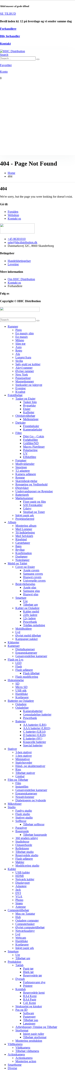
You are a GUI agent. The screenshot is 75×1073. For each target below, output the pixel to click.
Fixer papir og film (34, 501)
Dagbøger (21, 556)
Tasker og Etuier (25, 398)
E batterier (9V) (32, 738)
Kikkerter (13, 642)
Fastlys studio (23, 810)
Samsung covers (33, 573)
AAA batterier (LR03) (36, 728)
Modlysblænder (24, 463)
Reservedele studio (26, 855)
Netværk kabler (24, 879)
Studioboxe (22, 841)
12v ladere (29, 618)
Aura (18, 347)
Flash (18, 666)
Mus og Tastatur (25, 913)
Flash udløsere (24, 669)
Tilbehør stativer (25, 772)
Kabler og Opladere (27, 608)
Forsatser (20, 460)
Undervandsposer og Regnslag (34, 491)
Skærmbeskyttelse (26, 481)
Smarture (20, 597)
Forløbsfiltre (30, 439)
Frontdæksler (31, 426)
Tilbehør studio (24, 851)
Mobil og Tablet (17, 563)
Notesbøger (22, 560)
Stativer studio (24, 817)
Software (28, 1013)
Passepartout (23, 378)
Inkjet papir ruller (33, 1033)
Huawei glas (30, 594)
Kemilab (20, 989)
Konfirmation (23, 553)
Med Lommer (23, 529)
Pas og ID (21, 1009)
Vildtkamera (15, 1044)
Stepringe (21, 467)
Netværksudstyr (25, 930)
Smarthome (15, 1064)
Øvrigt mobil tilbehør (28, 635)
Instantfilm (21, 786)
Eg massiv (21, 336)
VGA (18, 896)
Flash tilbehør (31, 673)
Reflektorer (22, 848)
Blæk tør (28, 972)
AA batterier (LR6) (34, 724)
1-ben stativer (23, 755)
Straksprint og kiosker (28, 1006)
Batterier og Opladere (21, 700)
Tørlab (19, 965)
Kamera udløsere (25, 474)
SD (17, 683)
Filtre (18, 433)
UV (25, 453)
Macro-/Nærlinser (34, 446)
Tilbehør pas (30, 1020)
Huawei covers (32, 577)
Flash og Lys (15, 659)
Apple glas (29, 587)
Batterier (20, 721)
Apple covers (31, 570)
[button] (4, 54)
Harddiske (21, 693)
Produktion (14, 961)
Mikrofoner (15, 803)
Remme (20, 477)
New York (21, 374)
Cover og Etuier (25, 566)
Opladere (21, 704)
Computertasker (25, 924)
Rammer (13, 326)
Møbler (19, 862)
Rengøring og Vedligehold (31, 484)
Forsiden (13, 211)
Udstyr (27, 508)
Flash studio (22, 814)
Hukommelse (16, 680)
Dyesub (20, 978)
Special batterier (32, 745)
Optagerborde (23, 845)
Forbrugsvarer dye (34, 982)
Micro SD (21, 687)
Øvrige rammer (24, 371)
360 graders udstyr (26, 838)
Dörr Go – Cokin (33, 436)
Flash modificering (26, 676)
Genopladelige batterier (37, 714)
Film (18, 783)
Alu (17, 354)
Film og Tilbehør (18, 779)
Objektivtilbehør (25, 415)
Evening (20, 388)
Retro (18, 350)
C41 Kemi (29, 1003)
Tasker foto (30, 402)
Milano (19, 340)
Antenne (20, 906)
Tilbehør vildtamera (27, 1051)
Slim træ (20, 343)
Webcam (20, 937)
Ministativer (22, 759)
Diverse (12, 1068)
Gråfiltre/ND (31, 443)
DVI (18, 893)
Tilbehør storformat (34, 1037)
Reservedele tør (32, 975)
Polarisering (30, 450)
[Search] (37, 59)
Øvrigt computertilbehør (30, 927)
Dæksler (20, 422)
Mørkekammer (24, 498)
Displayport (22, 882)
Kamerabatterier (32, 711)
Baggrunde (22, 831)
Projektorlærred (24, 518)
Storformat (21, 1030)
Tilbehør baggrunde (35, 834)
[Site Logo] (12, 51)
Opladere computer (27, 920)
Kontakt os (14, 218)
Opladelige (22, 707)
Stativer (12, 748)
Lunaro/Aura (23, 357)
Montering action (25, 1061)
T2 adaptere (22, 470)
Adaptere (21, 886)
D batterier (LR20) (34, 735)
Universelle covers (34, 580)
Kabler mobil (31, 611)
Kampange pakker (26, 639)
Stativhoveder (23, 762)
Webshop (13, 215)
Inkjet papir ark (24, 515)
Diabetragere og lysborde (30, 800)
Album (12, 522)
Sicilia (19, 360)
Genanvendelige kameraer (31, 656)
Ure (25, 601)
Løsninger (29, 1023)
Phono (19, 900)
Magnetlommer (24, 381)
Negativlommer (24, 797)
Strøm (19, 903)
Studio (12, 807)
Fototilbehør (15, 395)
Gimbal (19, 776)
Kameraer (14, 645)
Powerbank (30, 621)
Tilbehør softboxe (33, 824)
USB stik (21, 690)
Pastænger (29, 1016)
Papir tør (28, 968)
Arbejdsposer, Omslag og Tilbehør (36, 1027)
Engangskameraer (26, 652)
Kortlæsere (22, 697)
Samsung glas (31, 590)
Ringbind (21, 539)
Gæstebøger (22, 542)
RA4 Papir (29, 999)
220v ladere (30, 615)
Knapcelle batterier (34, 742)
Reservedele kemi (34, 992)
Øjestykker (22, 487)
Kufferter (28, 412)
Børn (18, 546)
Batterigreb (22, 494)
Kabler (12, 869)
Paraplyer (21, 827)
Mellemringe (30, 419)
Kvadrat (20, 391)
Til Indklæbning (25, 532)
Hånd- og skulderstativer (30, 766)
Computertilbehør (18, 910)
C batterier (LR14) (34, 731)
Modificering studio (27, 865)
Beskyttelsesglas (25, 584)
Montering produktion (28, 1040)
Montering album (25, 525)
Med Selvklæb (24, 536)
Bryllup (20, 549)
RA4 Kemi (30, 996)
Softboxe (20, 821)
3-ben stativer (23, 752)
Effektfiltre (29, 457)
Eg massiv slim (24, 333)
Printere (27, 985)
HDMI (19, 875)
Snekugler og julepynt (28, 384)
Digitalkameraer (25, 649)
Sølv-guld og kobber (27, 364)
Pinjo (18, 330)
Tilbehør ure (30, 604)
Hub (18, 917)
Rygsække (29, 405)
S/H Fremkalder (32, 505)
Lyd (17, 632)
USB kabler (22, 872)
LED (18, 663)
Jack (18, 889)
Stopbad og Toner (34, 512)
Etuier (26, 409)
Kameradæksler (32, 429)
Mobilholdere (23, 628)
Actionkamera (16, 1054)
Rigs (18, 769)
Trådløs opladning (34, 625)
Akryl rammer (23, 367)
